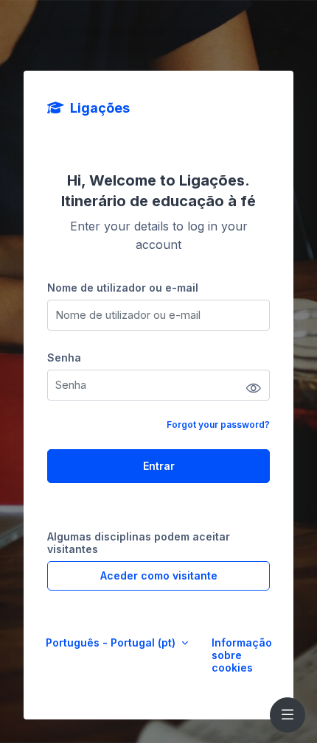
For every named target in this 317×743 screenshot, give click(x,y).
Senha (64, 357)
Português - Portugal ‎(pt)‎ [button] (112, 642)
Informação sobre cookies (242, 655)
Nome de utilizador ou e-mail (122, 287)
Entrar (159, 465)
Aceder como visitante (158, 575)
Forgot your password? (218, 424)
